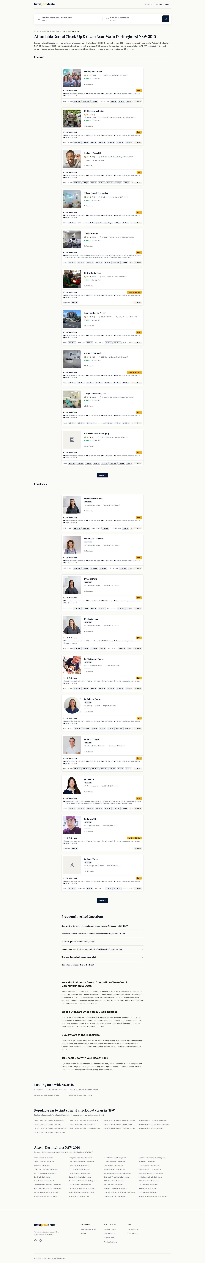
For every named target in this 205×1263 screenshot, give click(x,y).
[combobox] (70, 17)
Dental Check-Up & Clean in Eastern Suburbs (119, 1121)
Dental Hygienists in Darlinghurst (80, 1177)
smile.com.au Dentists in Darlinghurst (81, 1192)
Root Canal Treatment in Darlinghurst (81, 1162)
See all (101, 475)
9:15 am (109, 423)
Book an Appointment (88, 1229)
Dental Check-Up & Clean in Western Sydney (49, 1132)
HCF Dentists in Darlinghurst (148, 1185)
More (139, 101)
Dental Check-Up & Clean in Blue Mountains (49, 1121)
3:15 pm (109, 223)
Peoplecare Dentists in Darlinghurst (46, 1192)
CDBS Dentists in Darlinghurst (79, 1169)
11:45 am (117, 383)
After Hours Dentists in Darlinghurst (151, 1173)
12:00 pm (72, 223)
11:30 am (81, 262)
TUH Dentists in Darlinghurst (148, 1192)
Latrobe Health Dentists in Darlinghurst (82, 1189)
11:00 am (72, 262)
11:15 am (92, 223)
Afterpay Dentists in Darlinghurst (150, 1169)
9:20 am (94, 729)
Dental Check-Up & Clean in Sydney (46, 1095)
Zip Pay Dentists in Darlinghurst (45, 1173)
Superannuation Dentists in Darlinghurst (117, 1173)
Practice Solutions (110, 1242)
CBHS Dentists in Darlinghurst (149, 1181)
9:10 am (85, 143)
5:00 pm (121, 463)
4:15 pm (133, 223)
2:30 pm (132, 262)
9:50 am (93, 143)
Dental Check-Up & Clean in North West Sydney (155, 1124)
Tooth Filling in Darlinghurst (43, 1158)
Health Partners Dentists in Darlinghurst (47, 1189)
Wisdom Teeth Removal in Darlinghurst (152, 1158)
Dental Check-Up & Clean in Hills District (152, 1121)
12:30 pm (129, 143)
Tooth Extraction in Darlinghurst (115, 1158)
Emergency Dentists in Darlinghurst (81, 1158)
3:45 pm (125, 223)
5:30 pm (129, 463)
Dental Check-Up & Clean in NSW (80, 1095)
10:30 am (86, 101)
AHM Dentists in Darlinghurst (44, 1181)
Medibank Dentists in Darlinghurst (115, 1189)
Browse (147, 4)
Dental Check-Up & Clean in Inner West (47, 1124)
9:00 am (125, 528)
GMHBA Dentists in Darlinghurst (80, 1185)
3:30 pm (101, 183)
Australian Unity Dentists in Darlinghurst (82, 1181)
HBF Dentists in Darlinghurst (113, 1185)
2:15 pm (89, 423)
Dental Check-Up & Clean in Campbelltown (83, 1121)
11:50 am (120, 143)
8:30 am (77, 143)
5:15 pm (101, 608)
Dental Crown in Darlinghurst (44, 1162)
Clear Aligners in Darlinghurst (114, 1165)
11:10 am (111, 143)
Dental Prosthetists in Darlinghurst (150, 1177)
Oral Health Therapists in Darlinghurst (116, 1177)
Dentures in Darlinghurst (147, 1162)
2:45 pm (94, 101)
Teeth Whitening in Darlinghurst (114, 1162)
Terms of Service (133, 1229)
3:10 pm (85, 183)
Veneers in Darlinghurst (42, 1165)
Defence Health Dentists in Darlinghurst (47, 1185)
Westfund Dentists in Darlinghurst (45, 1196)
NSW (63, 31)
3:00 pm (77, 183)
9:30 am (113, 101)
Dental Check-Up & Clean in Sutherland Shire (119, 1128)
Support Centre (109, 1238)
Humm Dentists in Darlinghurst (79, 1173)
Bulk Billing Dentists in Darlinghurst (46, 1169)
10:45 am (81, 383)
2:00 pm (124, 262)
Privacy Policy (133, 1233)
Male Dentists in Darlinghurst (79, 1196)
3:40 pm (110, 183)
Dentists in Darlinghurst (42, 1177)
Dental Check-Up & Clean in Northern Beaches (50, 1128)
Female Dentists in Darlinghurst (114, 1196)
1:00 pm (107, 262)
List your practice (162, 4)
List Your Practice (110, 1229)
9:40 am (110, 729)
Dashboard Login (110, 1233)
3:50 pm (118, 183)
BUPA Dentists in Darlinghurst (114, 1181)
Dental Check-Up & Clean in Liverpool (82, 1124)
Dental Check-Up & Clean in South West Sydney (85, 1128)
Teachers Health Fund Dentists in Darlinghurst (119, 1192)
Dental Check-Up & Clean (50, 31)
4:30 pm (113, 463)
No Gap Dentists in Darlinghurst (115, 1169)
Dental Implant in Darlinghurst (79, 1165)
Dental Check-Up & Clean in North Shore (118, 1124)
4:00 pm (126, 183)
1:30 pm (116, 262)
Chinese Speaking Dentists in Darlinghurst (153, 1196)
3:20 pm (93, 183)
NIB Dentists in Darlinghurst (148, 1189)
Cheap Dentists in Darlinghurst (149, 1165)
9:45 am (77, 101)
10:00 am (126, 423)
